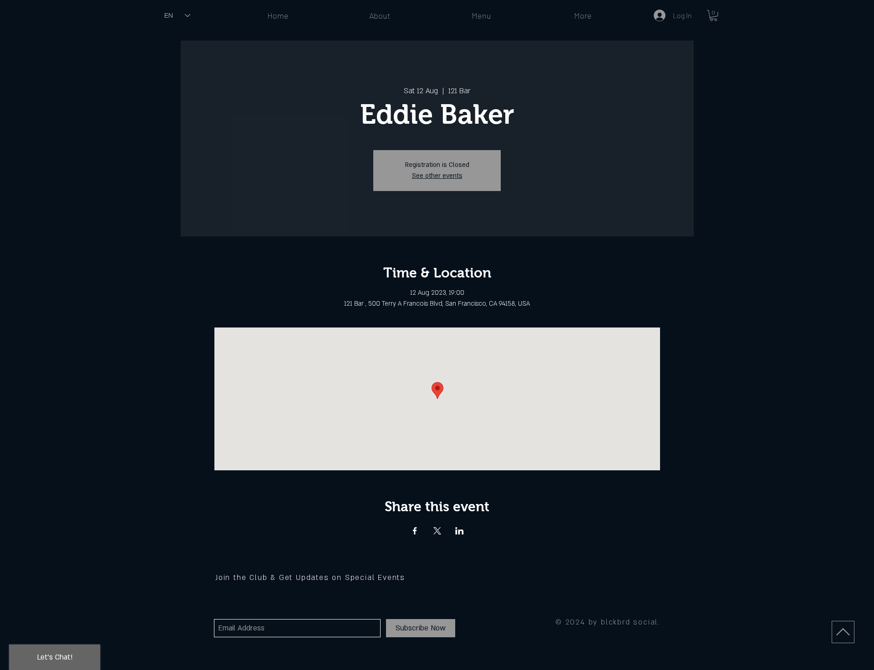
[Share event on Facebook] (415, 530)
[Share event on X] (437, 530)
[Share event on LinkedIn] (459, 530)
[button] (713, 15)
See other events (437, 175)
